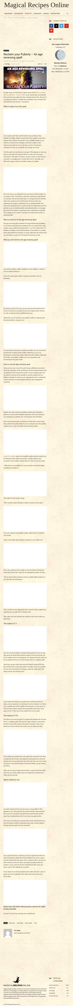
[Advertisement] (25, 121)
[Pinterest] (66, 26)
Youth (35, 923)
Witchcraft (18, 13)
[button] (67, 14)
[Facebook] (51, 26)
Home (5, 17)
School (46, 13)
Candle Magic (20, 923)
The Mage (7, 64)
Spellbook (8, 13)
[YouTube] (51, 30)
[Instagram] (56, 26)
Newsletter (55, 13)
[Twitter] (61, 26)
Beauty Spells (12, 923)
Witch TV (28, 13)
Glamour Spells (28, 923)
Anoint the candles (9, 456)
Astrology (37, 13)
